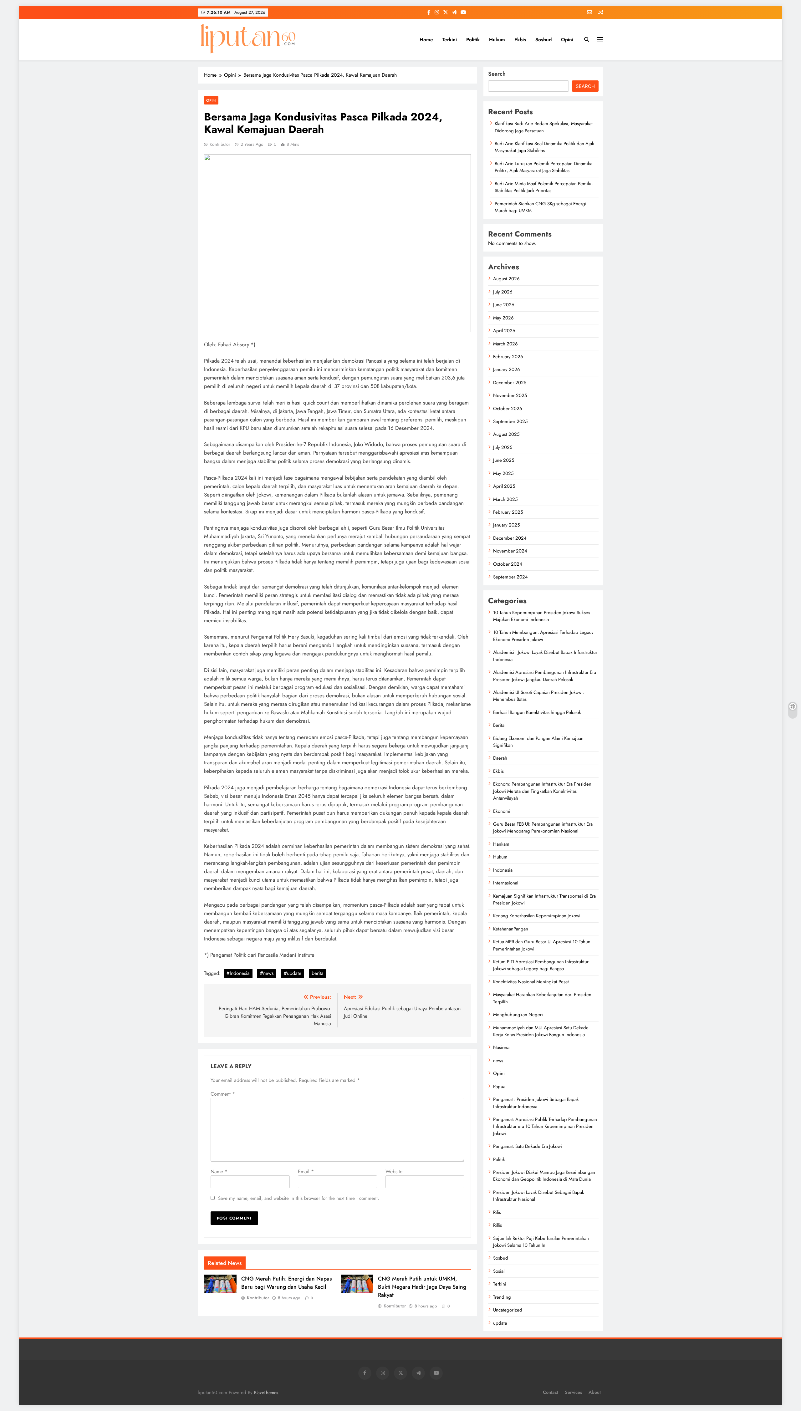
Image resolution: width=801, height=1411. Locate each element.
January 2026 (506, 369)
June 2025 (503, 460)
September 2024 (510, 576)
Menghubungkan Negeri (518, 1014)
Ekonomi (501, 811)
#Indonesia (238, 973)
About (595, 1392)
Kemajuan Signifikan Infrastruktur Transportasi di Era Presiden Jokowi (544, 899)
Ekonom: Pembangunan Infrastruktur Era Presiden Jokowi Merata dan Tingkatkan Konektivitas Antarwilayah (542, 791)
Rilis (497, 1212)
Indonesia (503, 870)
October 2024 (507, 564)
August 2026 (506, 278)
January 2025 (506, 525)
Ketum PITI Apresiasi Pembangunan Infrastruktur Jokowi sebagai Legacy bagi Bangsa (541, 965)
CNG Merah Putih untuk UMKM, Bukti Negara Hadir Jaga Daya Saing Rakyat (422, 1287)
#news (266, 973)
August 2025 (506, 434)
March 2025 (505, 499)
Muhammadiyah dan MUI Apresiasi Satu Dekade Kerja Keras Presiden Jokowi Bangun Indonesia (541, 1031)
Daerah (500, 758)
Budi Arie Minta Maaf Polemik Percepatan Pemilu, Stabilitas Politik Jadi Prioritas (544, 187)
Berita (498, 725)
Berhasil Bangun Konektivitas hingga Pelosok (537, 712)
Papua (499, 1086)
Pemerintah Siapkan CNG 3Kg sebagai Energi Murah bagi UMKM (540, 207)
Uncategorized (507, 1310)
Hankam (501, 844)
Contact (550, 1392)
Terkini (449, 39)
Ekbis (520, 39)
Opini (567, 39)
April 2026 (504, 330)
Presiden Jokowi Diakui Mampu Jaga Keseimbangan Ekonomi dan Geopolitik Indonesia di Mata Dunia (544, 1176)
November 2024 (510, 551)
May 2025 (503, 473)
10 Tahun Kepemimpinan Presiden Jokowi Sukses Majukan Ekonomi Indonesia (541, 616)
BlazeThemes (266, 1392)
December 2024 (510, 538)
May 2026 (503, 317)
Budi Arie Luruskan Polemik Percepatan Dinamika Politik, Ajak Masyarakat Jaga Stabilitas (543, 167)
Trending (502, 1297)
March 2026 (505, 343)
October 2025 (507, 408)
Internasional (505, 882)
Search (497, 74)
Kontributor (220, 144)
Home (426, 39)
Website (393, 1171)
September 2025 (510, 421)
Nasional (501, 1047)
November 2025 (510, 395)
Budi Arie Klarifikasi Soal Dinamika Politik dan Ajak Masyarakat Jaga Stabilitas (544, 147)
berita (318, 973)
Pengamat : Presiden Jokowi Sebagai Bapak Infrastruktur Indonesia (536, 1103)
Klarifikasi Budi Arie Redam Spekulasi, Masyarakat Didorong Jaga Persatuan (544, 127)
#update (292, 973)
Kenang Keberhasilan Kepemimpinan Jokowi (536, 915)
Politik (473, 39)
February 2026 (508, 356)
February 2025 (508, 512)
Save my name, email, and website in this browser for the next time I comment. (298, 1198)
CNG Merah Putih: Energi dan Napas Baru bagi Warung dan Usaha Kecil (286, 1283)
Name (219, 1171)
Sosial (498, 1271)
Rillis (497, 1225)
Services (573, 1392)
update (500, 1323)
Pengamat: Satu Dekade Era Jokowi (527, 1146)
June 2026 (503, 304)
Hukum (497, 39)
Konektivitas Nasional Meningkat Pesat (531, 981)
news (498, 1060)
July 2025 (502, 447)
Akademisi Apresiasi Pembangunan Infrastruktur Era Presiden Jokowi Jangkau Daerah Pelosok (544, 676)
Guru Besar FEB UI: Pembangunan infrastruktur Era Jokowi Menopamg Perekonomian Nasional (543, 827)
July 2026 (503, 291)
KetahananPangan (510, 928)
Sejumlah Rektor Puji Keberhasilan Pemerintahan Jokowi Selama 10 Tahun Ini (541, 1242)
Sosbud (543, 39)
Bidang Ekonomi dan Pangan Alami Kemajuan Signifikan (538, 742)
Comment (223, 1094)
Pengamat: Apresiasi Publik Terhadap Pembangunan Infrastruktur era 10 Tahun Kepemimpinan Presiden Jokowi (545, 1126)
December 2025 (509, 382)
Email (306, 1171)
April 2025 (504, 486)
